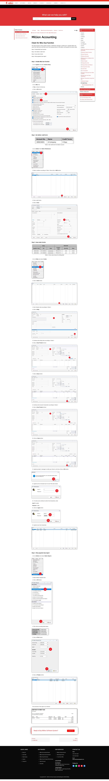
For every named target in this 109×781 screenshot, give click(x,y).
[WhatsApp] (76, 766)
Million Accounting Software (45, 752)
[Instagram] (79, 766)
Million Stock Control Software (45, 754)
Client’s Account (42, 761)
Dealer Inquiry (24, 756)
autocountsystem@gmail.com (78, 759)
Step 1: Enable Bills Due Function (21, 31)
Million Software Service (61, 752)
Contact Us (24, 761)
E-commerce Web (60, 756)
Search (73, 18)
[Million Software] (9, 3)
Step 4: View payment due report (21, 37)
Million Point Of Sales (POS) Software (46, 759)
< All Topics (34, 30)
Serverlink (41, 763)
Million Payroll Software (44, 756)
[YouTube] (82, 766)
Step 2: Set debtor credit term (21, 33)
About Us (24, 752)
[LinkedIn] (84, 766)
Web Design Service (60, 754)
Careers (23, 759)
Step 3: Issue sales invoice (20, 35)
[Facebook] (73, 766)
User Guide (24, 754)
